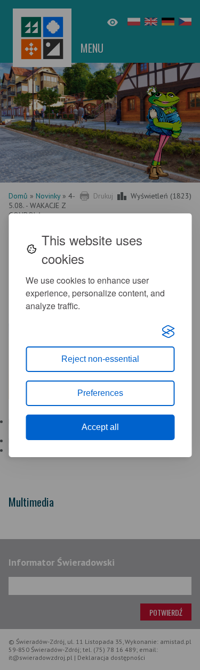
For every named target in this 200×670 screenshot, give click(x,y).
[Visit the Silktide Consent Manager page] (168, 331)
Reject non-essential (100, 358)
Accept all (100, 427)
